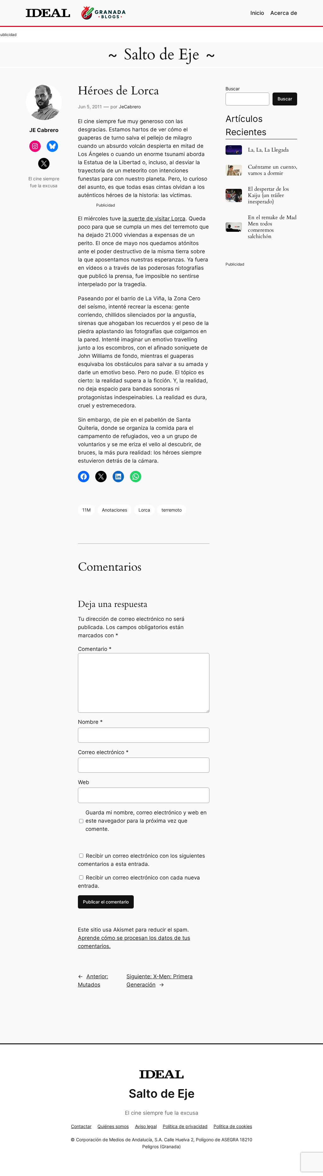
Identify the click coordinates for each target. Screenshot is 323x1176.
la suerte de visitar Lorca (153, 218)
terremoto (172, 510)
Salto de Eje (161, 54)
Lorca (144, 510)
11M (86, 510)
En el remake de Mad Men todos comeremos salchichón (272, 227)
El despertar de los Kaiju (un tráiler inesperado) (268, 195)
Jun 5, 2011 (90, 106)
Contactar (81, 1126)
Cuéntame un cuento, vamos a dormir (272, 170)
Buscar (233, 88)
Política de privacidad (185, 1126)
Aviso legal (146, 1126)
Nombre (90, 722)
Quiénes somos (113, 1126)
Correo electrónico (103, 752)
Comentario (95, 649)
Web (83, 782)
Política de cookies (233, 1126)
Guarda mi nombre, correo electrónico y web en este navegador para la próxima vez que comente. (146, 820)
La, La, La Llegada (268, 150)
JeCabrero (130, 106)
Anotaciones (114, 510)
